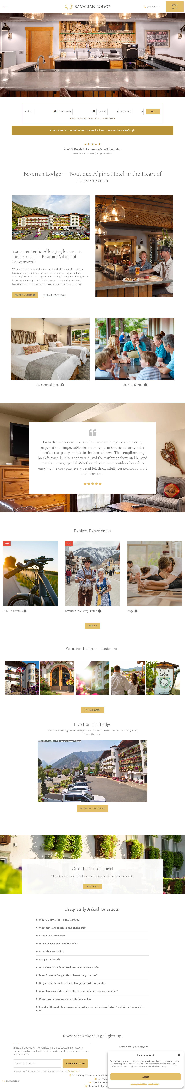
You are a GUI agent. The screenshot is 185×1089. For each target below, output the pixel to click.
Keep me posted (75, 1063)
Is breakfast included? (52, 936)
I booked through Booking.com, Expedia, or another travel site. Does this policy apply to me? (90, 1009)
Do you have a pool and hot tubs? (58, 944)
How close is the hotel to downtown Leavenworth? (69, 967)
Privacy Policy (153, 1083)
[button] (179, 1055)
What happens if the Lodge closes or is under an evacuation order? (78, 991)
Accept (145, 1076)
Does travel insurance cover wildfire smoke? (65, 999)
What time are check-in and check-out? (62, 928)
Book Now (175, 6)
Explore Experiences (92, 531)
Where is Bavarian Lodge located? (59, 920)
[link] (92, 53)
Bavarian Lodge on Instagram (93, 648)
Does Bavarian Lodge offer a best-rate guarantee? (68, 975)
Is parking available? (51, 951)
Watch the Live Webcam (92, 808)
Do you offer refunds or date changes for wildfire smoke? (72, 983)
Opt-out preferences (139, 1083)
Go (152, 111)
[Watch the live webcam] (92, 771)
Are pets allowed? (49, 959)
